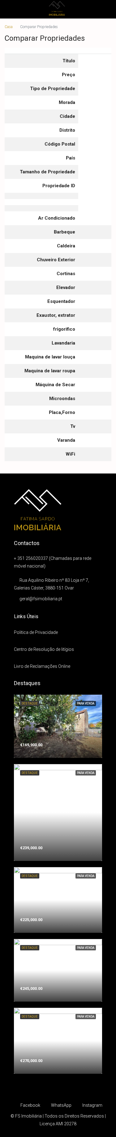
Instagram (91, 1105)
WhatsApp (60, 1105)
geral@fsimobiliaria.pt (40, 598)
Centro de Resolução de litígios (44, 649)
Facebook (29, 1105)
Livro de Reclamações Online (42, 666)
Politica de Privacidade (36, 632)
